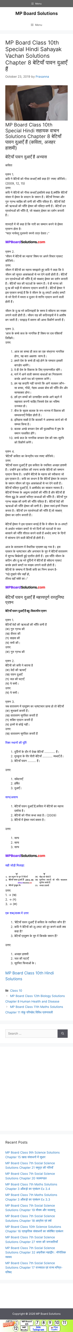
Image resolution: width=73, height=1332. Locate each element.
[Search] (63, 1033)
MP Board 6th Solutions (27, 1323)
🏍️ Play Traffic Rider (54, 1328)
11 (64, 1323)
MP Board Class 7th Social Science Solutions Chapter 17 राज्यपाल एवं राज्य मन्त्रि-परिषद (34, 1267)
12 (16, 1328)
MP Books (24, 1328)
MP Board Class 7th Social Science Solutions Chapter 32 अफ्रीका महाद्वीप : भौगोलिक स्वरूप (35, 1252)
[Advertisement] (36, 1088)
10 (57, 1323)
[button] (36, 1326)
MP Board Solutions (36, 13)
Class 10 (16, 990)
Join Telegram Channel (38, 1328)
